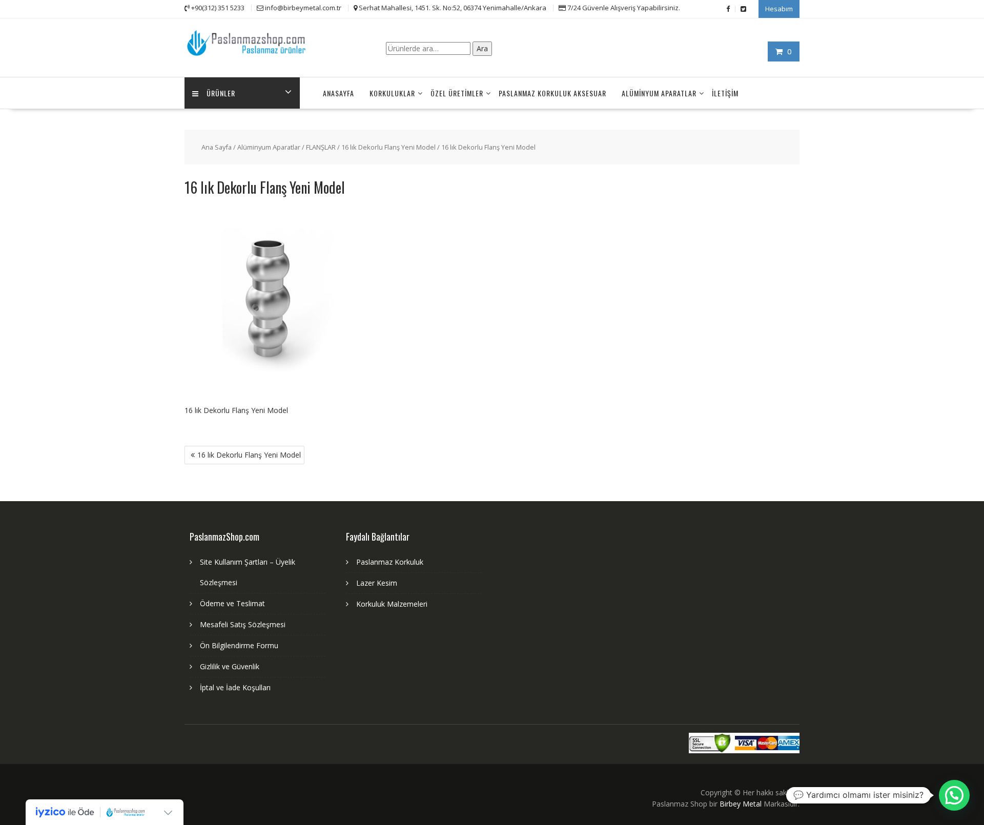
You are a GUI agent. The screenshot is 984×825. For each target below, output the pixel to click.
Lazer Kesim (376, 583)
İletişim (725, 93)
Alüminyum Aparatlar (659, 93)
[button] (954, 795)
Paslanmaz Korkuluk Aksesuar (552, 93)
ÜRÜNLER (221, 93)
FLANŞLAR (321, 147)
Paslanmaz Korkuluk (389, 562)
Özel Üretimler (456, 93)
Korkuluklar (392, 93)
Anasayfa (338, 93)
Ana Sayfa (216, 147)
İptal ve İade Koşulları (235, 687)
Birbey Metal (741, 804)
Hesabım (779, 8)
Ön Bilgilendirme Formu (239, 645)
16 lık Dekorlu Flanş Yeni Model (388, 147)
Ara (482, 48)
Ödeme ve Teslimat (232, 603)
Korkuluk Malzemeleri (391, 604)
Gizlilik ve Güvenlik (229, 666)
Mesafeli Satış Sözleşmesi (242, 624)
